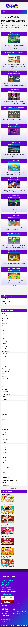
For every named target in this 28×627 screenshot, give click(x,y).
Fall (3, 361)
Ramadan (4, 434)
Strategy (4, 460)
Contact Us (4, 618)
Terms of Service (6, 619)
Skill (3, 444)
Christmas (4, 333)
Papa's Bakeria (5, 586)
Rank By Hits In (6, 301)
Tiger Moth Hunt (15, 125)
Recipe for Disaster (15, 178)
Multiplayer (5, 417)
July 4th (4, 386)
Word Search (5, 485)
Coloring (4, 341)
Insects (4, 381)
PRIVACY (3, 621)
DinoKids (4, 346)
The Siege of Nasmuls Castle (15, 107)
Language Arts (6, 394)
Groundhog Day (6, 371)
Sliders (4, 447)
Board (3, 326)
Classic (3, 338)
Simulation (5, 442)
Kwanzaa (4, 389)
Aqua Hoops (15, 160)
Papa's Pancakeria (6, 579)
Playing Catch (16, 71)
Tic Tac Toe (5, 470)
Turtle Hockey (16, 268)
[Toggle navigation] (4, 12)
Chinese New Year (7, 331)
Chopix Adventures (15, 33)
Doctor (4, 348)
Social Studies (6, 449)
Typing (4, 472)
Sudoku (4, 462)
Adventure (5, 318)
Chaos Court (15, 215)
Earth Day (5, 356)
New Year (4, 422)
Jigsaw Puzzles (6, 384)
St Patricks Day (6, 457)
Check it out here (19, 613)
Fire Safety (5, 366)
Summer (4, 465)
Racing (4, 432)
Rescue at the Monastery (15, 52)
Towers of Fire (16, 142)
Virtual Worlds (6, 477)
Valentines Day (6, 475)
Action (3, 313)
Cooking (4, 343)
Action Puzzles (6, 315)
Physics (4, 427)
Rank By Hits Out (7, 304)
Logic (3, 396)
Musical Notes (6, 594)
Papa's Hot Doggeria (7, 580)
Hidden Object (6, 379)
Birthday (4, 323)
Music (3, 419)
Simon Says (5, 439)
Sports (4, 452)
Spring (4, 455)
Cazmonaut (15, 195)
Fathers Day (5, 364)
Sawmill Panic (16, 251)
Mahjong (4, 399)
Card (3, 328)
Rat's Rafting (15, 89)
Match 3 (4, 401)
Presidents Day (6, 429)
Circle (3, 336)
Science (4, 437)
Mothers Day (5, 414)
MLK (3, 412)
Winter (4, 482)
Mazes (3, 407)
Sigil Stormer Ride (16, 233)
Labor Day (5, 391)
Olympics (4, 424)
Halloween (5, 374)
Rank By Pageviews (7, 299)
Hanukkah (5, 376)
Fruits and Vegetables (8, 369)
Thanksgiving (5, 467)
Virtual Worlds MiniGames (9, 480)
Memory (4, 409)
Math (3, 404)
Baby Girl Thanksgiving (7, 589)
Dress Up (4, 353)
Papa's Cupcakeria (6, 584)
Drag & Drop (5, 351)
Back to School (6, 321)
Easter (3, 358)
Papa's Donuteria (6, 582)
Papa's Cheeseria (6, 587)
